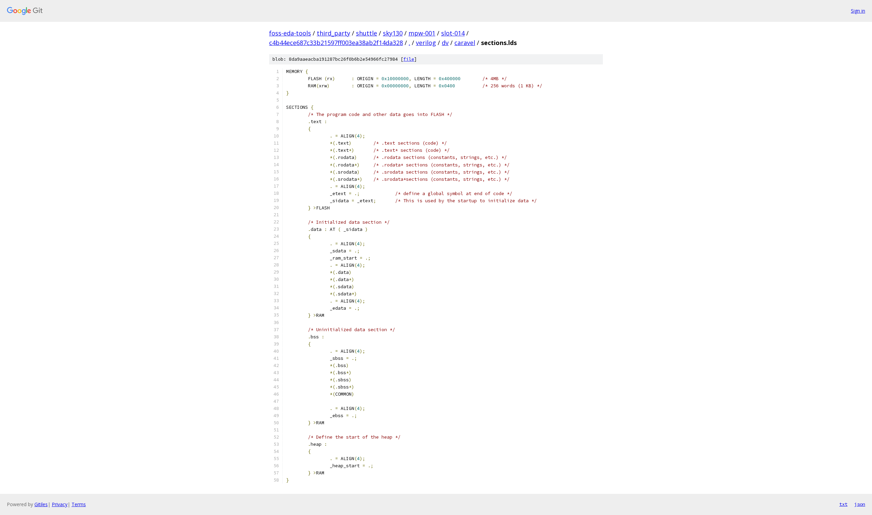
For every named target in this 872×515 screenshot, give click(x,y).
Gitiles (41, 504)
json (859, 504)
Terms (79, 504)
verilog (426, 43)
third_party (333, 33)
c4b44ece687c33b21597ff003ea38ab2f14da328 (336, 43)
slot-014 (453, 33)
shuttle (366, 33)
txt (843, 504)
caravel (464, 43)
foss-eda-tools (290, 33)
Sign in (858, 11)
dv (445, 43)
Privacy (59, 504)
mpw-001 (421, 33)
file (408, 59)
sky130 (393, 33)
